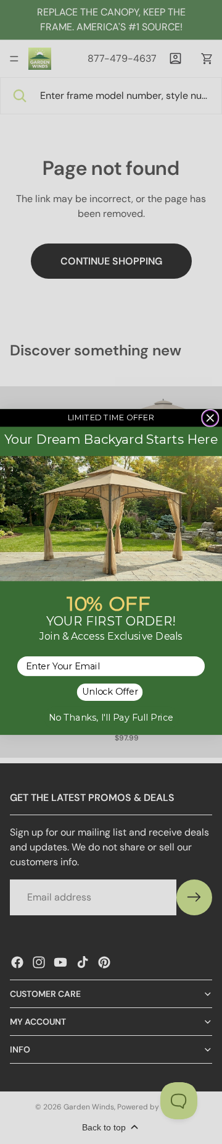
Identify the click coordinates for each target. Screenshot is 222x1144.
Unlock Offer (110, 692)
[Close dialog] (210, 418)
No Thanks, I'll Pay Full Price (111, 718)
